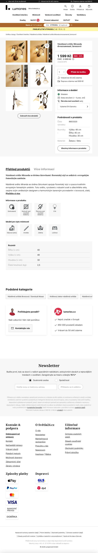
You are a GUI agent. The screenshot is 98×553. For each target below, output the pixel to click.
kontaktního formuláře (34, 407)
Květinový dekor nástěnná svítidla (63, 296)
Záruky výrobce (13, 466)
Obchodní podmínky (74, 448)
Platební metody (13, 453)
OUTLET (66, 20)
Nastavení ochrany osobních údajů (26, 533)
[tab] (18, 169)
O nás (38, 430)
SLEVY (33, 20)
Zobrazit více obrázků (29, 116)
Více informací (44, 169)
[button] (17, 76)
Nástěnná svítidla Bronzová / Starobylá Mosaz (26, 296)
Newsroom (40, 450)
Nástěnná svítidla (36, 34)
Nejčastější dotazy (14, 445)
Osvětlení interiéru (23, 34)
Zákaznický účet (13, 461)
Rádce (48, 454)
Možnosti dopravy (14, 457)
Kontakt (9, 441)
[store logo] (23, 7)
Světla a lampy (11, 34)
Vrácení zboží (12, 449)
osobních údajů (80, 407)
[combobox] (65, 7)
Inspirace (39, 454)
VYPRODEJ (56, 25)
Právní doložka (72, 452)
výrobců (60, 410)
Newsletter (40, 434)
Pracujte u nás (41, 446)
